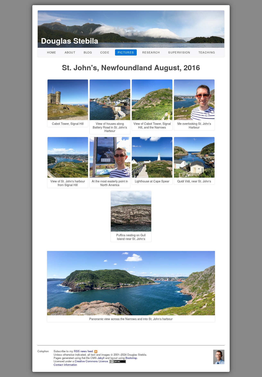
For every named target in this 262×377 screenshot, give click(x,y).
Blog (88, 52)
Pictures (126, 52)
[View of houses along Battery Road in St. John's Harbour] (110, 82)
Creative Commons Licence (91, 361)
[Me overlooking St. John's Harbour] (194, 82)
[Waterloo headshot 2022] (218, 356)
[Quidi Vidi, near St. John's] (194, 139)
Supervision (179, 52)
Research (151, 52)
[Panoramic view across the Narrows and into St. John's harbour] (131, 247)
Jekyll (100, 358)
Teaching (207, 52)
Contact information (65, 365)
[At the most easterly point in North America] (110, 139)
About (70, 52)
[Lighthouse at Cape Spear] (153, 139)
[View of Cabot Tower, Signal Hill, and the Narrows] (153, 82)
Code (104, 52)
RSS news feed (83, 351)
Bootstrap (131, 358)
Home (51, 52)
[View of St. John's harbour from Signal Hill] (68, 139)
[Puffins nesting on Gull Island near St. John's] (131, 193)
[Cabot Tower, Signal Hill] (68, 82)
